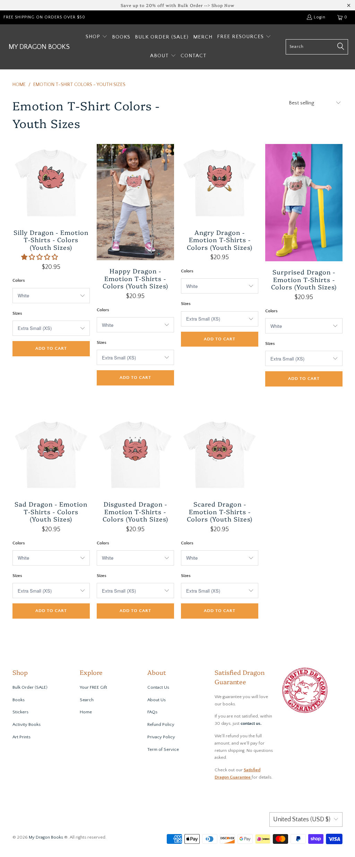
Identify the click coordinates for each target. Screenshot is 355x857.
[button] (96, 37)
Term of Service (163, 749)
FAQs (152, 712)
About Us (156, 699)
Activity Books (26, 724)
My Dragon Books (46, 837)
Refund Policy (160, 724)
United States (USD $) (301, 819)
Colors (18, 280)
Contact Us (158, 687)
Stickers (20, 712)
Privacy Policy (161, 737)
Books (18, 699)
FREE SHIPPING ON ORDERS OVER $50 (44, 17)
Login (320, 17)
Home (86, 712)
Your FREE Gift (93, 687)
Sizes (17, 313)
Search (87, 699)
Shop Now (222, 5)
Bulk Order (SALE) (29, 687)
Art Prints (21, 737)
